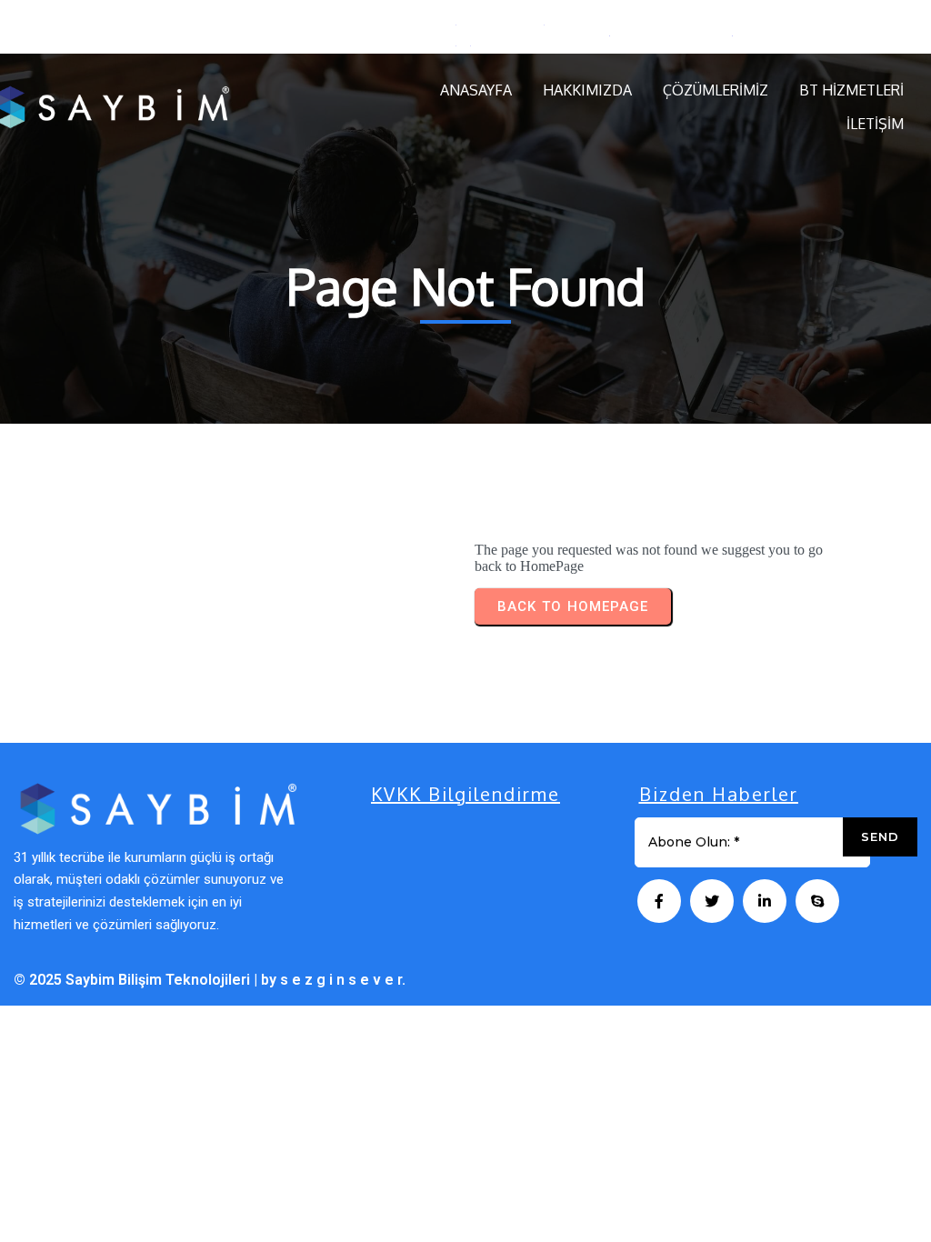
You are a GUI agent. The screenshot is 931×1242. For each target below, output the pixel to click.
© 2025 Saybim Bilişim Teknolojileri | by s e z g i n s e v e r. (209, 979)
